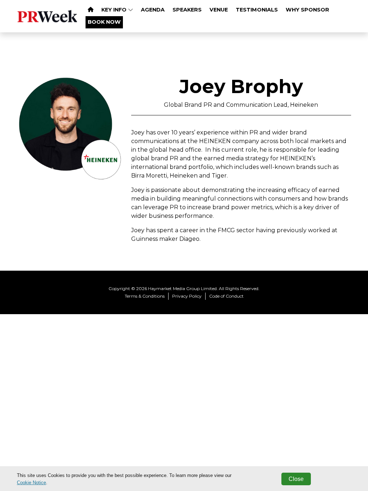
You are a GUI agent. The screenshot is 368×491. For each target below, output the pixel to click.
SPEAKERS (187, 9)
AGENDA (153, 9)
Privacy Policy (187, 296)
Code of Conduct (226, 296)
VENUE (219, 9)
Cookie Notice (31, 482)
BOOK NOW (104, 22)
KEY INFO (114, 9)
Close (296, 479)
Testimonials (257, 9)
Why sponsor (307, 9)
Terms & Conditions (145, 296)
